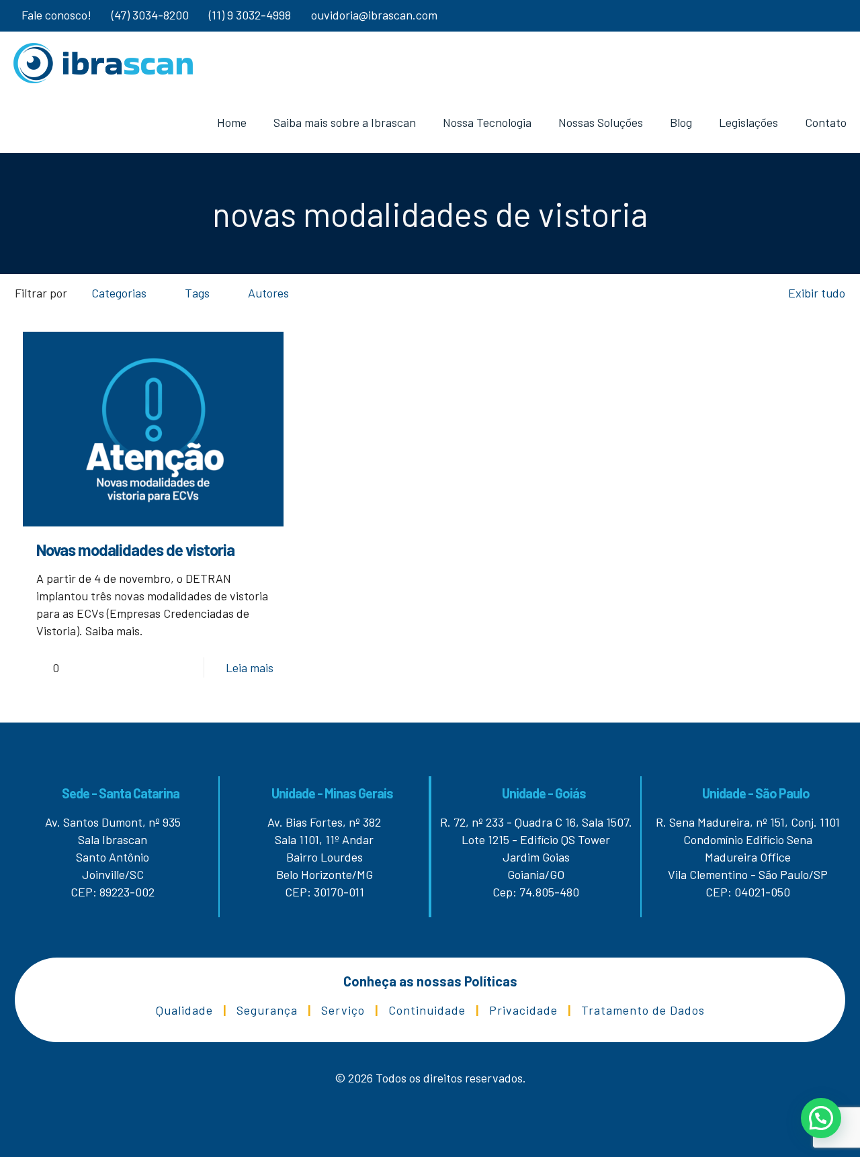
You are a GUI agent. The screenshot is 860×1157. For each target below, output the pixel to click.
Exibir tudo (816, 292)
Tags (197, 292)
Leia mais (249, 667)
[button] (821, 1118)
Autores (268, 292)
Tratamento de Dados (643, 1010)
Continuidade (427, 1010)
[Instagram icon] (814, 16)
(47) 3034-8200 (150, 14)
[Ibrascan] (103, 62)
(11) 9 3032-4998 (250, 14)
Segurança (267, 1010)
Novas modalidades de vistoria (135, 549)
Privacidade (523, 1010)
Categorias (118, 292)
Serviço (343, 1010)
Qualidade (184, 1010)
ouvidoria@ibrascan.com (374, 14)
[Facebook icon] (831, 16)
